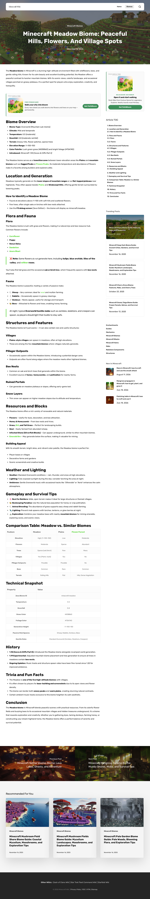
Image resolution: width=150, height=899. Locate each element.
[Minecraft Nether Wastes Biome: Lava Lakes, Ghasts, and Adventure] (37, 763)
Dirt (17, 425)
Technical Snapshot (117, 186)
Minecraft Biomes (75, 26)
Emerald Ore (15, 436)
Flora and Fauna (115, 136)
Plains (41, 185)
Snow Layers (116, 162)
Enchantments (112, 325)
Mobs (108, 346)
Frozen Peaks (42, 164)
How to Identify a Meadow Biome (123, 132)
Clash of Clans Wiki (61, 882)
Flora (112, 138)
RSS (83, 889)
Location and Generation (119, 129)
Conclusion (114, 196)
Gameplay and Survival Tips (120, 176)
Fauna (113, 142)
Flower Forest (78, 532)
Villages (113, 148)
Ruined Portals (116, 159)
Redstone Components (115, 350)
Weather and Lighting (117, 173)
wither (24, 262)
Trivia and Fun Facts (117, 193)
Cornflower (14, 236)
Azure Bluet (14, 251)
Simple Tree (16, 96)
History (113, 189)
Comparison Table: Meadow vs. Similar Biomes (123, 181)
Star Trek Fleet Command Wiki (83, 882)
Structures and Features (119, 146)
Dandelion (14, 247)
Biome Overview (115, 126)
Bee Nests (114, 155)
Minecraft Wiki (14, 7)
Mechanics (110, 332)
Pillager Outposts (117, 152)
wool (43, 292)
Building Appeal (116, 169)
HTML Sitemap (91, 889)
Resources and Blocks (117, 166)
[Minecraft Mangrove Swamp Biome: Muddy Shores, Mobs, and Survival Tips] (112, 763)
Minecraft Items (112, 343)
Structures (110, 353)
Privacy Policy (76, 889)
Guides (109, 329)
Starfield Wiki (103, 882)
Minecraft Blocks (112, 339)
